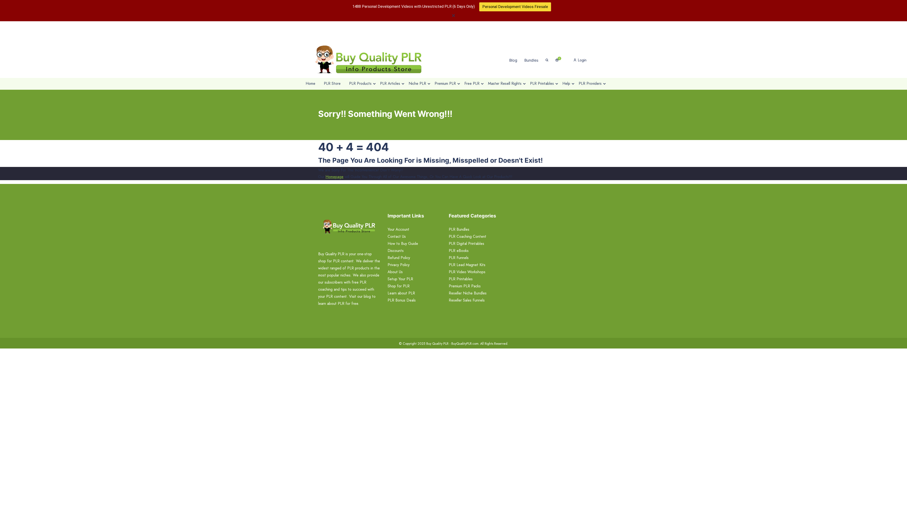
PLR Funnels (459, 257)
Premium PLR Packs (465, 286)
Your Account (398, 229)
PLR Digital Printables (466, 243)
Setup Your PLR (400, 279)
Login (581, 60)
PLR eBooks (459, 250)
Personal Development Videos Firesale (515, 6)
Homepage (334, 176)
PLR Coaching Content (467, 236)
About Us (395, 272)
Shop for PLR (399, 286)
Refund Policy (399, 257)
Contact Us (397, 236)
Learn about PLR (401, 293)
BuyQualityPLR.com (465, 343)
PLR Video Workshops (467, 272)
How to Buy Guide (403, 243)
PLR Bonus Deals (402, 300)
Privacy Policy (399, 265)
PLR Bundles (459, 229)
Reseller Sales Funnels (467, 300)
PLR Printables (461, 279)
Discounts (396, 250)
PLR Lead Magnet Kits (467, 265)
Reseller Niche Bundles (468, 293)
